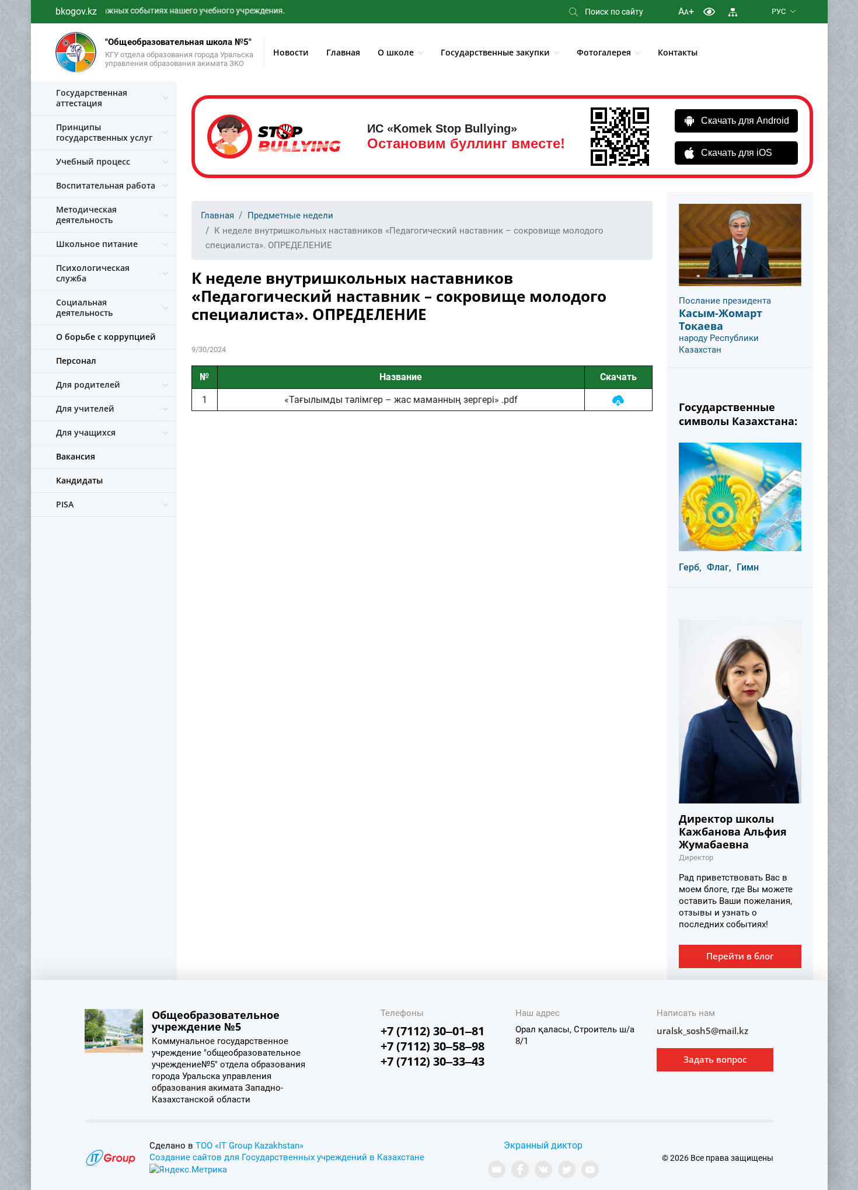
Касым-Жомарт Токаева (720, 319)
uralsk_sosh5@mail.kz (702, 1030)
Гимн (748, 567)
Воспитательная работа (105, 185)
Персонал (76, 360)
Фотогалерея (604, 52)
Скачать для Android (745, 121)
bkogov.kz (76, 11)
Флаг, (719, 567)
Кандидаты (79, 480)
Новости (291, 52)
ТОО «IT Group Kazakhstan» (250, 1145)
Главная (343, 52)
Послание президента (725, 300)
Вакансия (75, 456)
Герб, (690, 567)
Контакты (677, 52)
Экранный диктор (543, 1145)
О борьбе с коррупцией (106, 336)
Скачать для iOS (736, 153)
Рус (779, 11)
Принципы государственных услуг (104, 132)
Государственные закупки (495, 52)
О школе (396, 52)
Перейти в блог (740, 956)
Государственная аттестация (91, 98)
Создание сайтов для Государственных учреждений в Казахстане (286, 1157)
